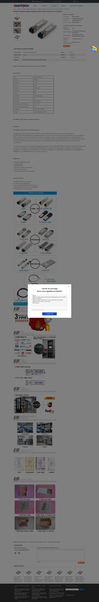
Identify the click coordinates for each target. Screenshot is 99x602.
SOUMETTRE (49, 314)
